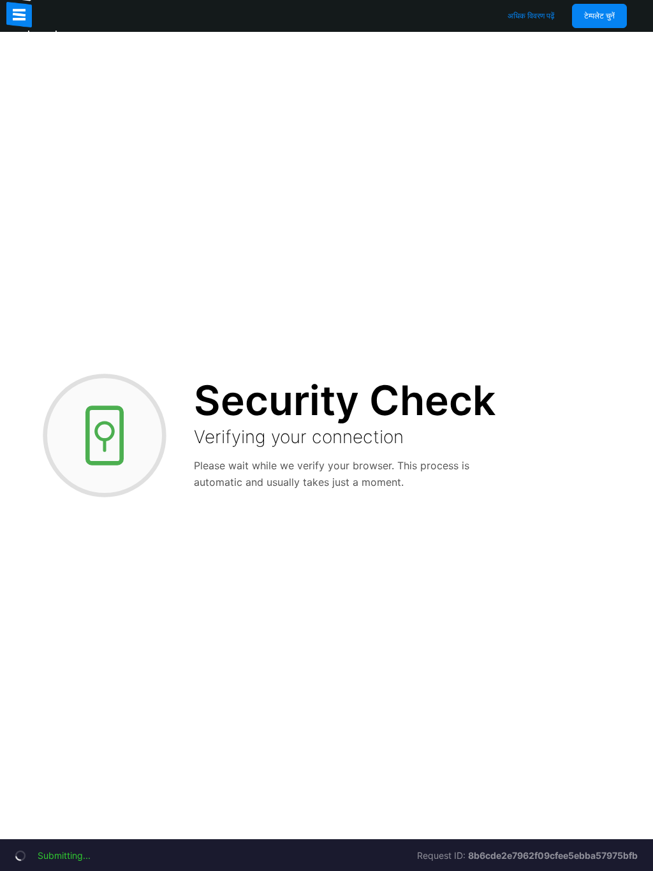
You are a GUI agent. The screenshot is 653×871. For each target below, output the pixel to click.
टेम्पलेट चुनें (599, 15)
